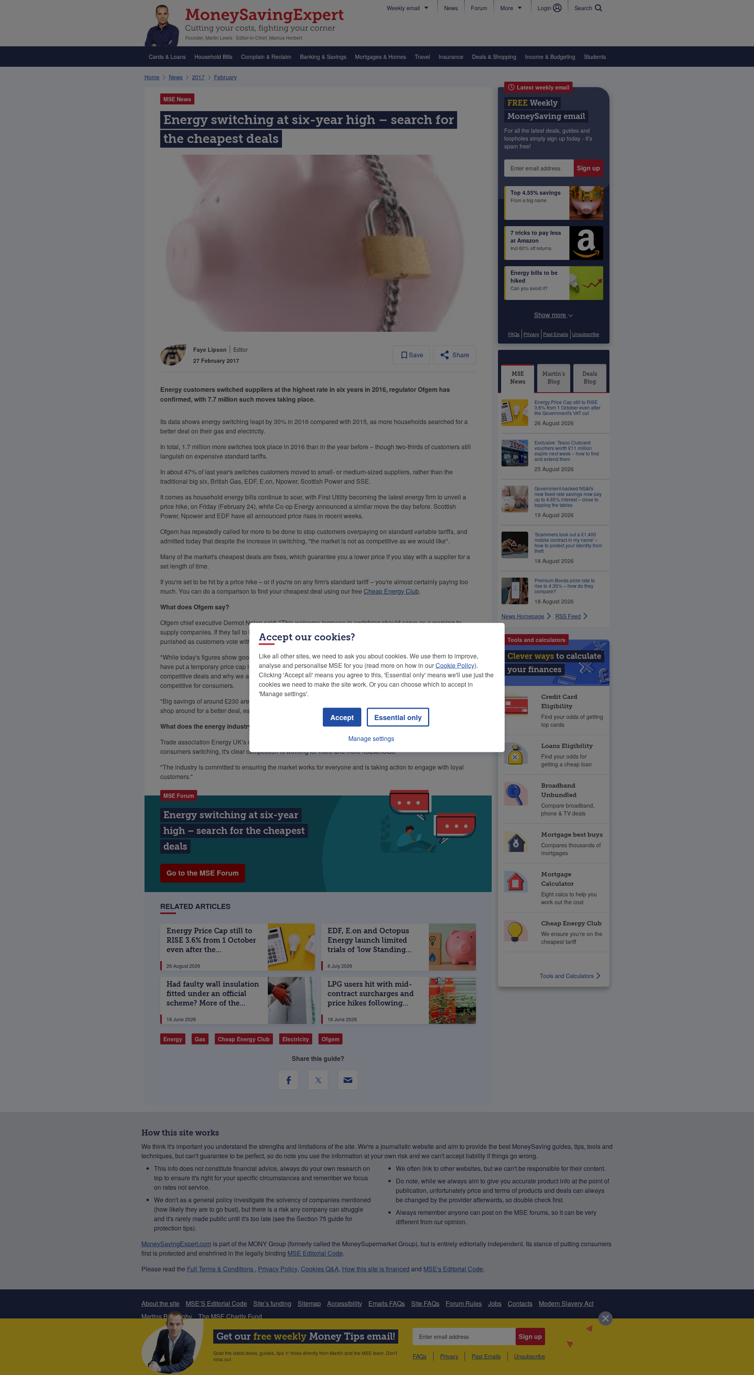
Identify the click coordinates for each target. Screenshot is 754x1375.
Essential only (398, 717)
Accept (342, 717)
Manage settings (371, 738)
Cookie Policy (455, 665)
